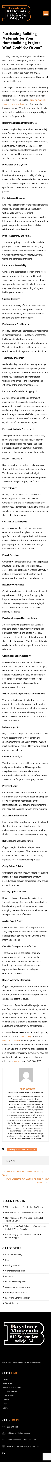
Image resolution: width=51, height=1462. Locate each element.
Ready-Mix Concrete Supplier (17, 1298)
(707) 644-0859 (12, 1427)
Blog (7, 1260)
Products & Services (12, 1387)
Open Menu (46, 13)
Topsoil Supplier (12, 1303)
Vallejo (6, 1400)
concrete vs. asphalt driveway (17, 1287)
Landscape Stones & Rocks (16, 1292)
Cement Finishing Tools (15, 1271)
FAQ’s (5, 1404)
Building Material (12, 1265)
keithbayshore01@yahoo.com (18, 1433)
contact (17, 1061)
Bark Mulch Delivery (13, 1254)
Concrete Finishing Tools (15, 1281)
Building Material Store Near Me (21, 1149)
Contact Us (8, 1395)
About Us (7, 1383)
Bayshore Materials (11, 1040)
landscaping (26, 1036)
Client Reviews (10, 1391)
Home (5, 1379)
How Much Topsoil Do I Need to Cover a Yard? (24, 1212)
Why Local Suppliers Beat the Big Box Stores (24, 1207)
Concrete (9, 1276)
